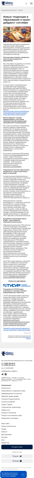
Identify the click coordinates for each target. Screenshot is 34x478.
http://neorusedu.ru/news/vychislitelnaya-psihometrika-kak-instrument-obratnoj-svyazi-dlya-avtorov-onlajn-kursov (16, 113)
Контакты (4, 437)
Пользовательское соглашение (9, 469)
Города (3, 429)
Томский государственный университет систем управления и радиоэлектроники (16, 329)
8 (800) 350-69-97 (9, 363)
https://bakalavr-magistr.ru (27, 338)
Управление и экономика (9, 418)
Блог (3, 440)
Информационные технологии (11, 393)
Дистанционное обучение (9, 10)
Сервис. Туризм (6, 404)
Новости (20, 10)
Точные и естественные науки (11, 415)
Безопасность (6, 388)
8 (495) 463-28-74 (9, 365)
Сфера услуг (5, 410)
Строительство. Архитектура (11, 407)
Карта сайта (5, 423)
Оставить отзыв (17, 447)
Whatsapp (15, 461)
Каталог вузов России (8, 426)
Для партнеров (6, 434)
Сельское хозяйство (8, 402)
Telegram (15, 456)
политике (13, 476)
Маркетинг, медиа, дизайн (10, 396)
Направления (6, 385)
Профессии (5, 443)
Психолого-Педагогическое (10, 399)
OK (23, 474)
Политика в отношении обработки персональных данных (16, 467)
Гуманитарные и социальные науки (13, 391)
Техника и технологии (8, 413)
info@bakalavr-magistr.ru (9, 371)
